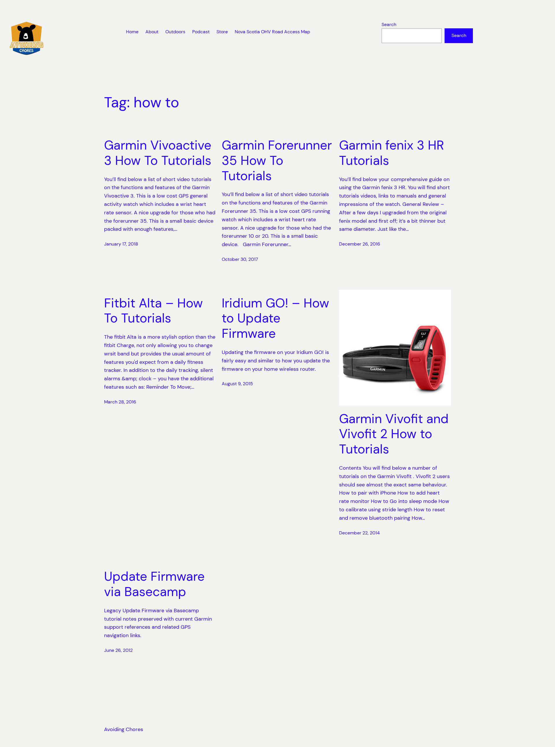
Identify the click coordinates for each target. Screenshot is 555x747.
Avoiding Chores (123, 729)
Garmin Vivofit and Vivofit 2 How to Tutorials (394, 434)
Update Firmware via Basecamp (154, 584)
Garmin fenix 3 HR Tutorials (391, 153)
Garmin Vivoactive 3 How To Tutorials (157, 153)
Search (389, 24)
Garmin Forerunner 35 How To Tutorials (277, 160)
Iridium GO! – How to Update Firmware (275, 318)
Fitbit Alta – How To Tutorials (153, 311)
